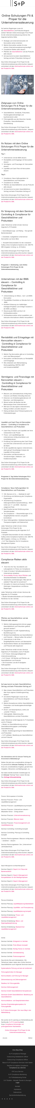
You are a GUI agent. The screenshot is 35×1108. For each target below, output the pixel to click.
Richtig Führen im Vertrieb (21, 949)
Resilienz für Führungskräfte (10, 983)
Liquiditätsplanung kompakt (22, 911)
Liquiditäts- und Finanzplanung (23, 907)
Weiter (30, 1038)
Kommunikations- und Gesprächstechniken (15, 1000)
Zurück (5, 1038)
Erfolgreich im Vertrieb (20, 941)
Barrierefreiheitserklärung (17, 1095)
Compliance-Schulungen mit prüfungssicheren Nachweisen (12, 1025)
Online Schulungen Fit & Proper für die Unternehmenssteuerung (17, 1031)
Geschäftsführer (9, 30)
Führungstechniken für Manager (11, 972)
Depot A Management (20, 881)
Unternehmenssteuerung (22, 815)
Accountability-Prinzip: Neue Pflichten (16, 575)
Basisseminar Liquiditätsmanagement (12, 928)
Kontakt (17, 1086)
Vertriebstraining (18, 952)
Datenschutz (17, 1092)
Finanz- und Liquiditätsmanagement (12, 916)
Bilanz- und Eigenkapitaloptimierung (12, 922)
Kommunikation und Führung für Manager (14, 976)
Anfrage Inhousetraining (12, 777)
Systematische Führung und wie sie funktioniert (16, 968)
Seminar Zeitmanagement (9, 987)
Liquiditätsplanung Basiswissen (23, 904)
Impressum (17, 1089)
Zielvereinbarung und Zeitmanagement (13, 979)
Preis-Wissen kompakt (20, 945)
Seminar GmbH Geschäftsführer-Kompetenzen (16, 991)
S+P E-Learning (14, 1022)
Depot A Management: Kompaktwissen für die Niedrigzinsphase (14, 876)
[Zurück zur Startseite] (17, 3)
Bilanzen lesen (18, 819)
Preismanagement (19, 956)
